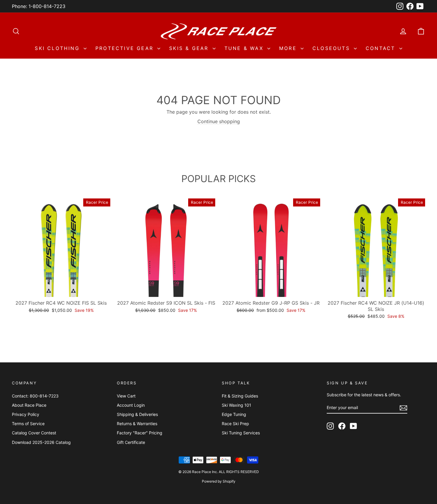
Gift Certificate (131, 442)
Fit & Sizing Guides (240, 395)
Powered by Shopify (218, 481)
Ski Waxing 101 (236, 405)
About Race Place (29, 405)
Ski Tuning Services (241, 432)
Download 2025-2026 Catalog (41, 442)
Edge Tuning (234, 414)
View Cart (126, 395)
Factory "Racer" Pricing (139, 432)
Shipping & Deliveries (137, 414)
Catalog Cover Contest (34, 432)
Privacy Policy (25, 414)
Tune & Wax (245, 48)
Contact (382, 48)
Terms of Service (28, 423)
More (289, 48)
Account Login (131, 405)
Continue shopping (218, 121)
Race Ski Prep (235, 423)
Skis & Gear (190, 48)
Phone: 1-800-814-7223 (38, 6)
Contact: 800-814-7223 (35, 395)
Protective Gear (125, 48)
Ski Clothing (58, 48)
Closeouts (332, 48)
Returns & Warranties (137, 423)
